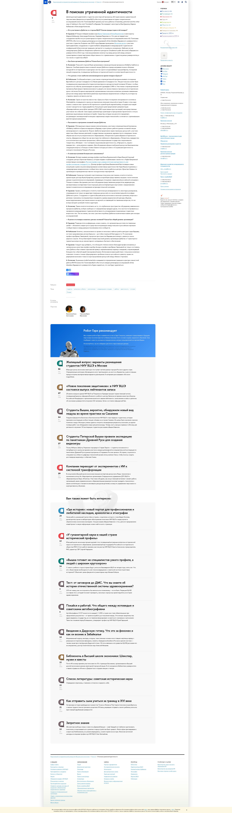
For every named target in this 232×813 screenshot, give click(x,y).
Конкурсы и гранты (109, 779)
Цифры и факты (54, 764)
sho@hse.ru (163, 148)
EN (174, 2)
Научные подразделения (110, 764)
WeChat (165, 76)
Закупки (52, 776)
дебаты (117, 289)
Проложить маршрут (166, 174)
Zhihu (164, 81)
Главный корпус (164, 90)
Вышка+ (79, 774)
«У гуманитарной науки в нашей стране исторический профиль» (91, 536)
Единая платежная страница (57, 800)
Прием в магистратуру (83, 776)
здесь (146, 809)
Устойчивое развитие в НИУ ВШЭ (59, 769)
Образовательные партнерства (85, 788)
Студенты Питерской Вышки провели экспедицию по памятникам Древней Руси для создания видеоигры (99, 439)
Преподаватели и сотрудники (58, 771)
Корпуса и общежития (56, 774)
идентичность (124, 289)
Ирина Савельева (104, 34)
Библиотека (134, 764)
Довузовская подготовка (83, 767)
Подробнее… (87, 351)
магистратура (91, 289)
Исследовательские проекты (112, 767)
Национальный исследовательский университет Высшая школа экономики (70, 756)
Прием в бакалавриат (83, 771)
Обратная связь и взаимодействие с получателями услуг (86, 791)
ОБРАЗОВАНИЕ (82, 762)
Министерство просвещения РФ (166, 769)
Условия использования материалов (170, 189)
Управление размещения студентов (170, 144)
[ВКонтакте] (67, 270)
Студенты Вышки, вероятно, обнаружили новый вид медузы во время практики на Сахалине (100, 411)
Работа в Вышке (54, 802)
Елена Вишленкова (117, 34)
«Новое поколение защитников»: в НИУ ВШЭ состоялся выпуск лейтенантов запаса (96, 387)
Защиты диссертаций (109, 774)
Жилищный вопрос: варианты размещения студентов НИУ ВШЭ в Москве (93, 363)
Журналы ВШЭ (135, 776)
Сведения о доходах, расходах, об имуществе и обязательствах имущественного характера (59, 787)
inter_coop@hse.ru (165, 169)
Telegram (165, 74)
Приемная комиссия (166, 120)
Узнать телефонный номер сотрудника (171, 113)
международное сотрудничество (105, 289)
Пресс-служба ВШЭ (166, 177)
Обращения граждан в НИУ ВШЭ (59, 779)
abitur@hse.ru (164, 130)
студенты (69, 289)
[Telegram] (70, 270)
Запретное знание (77, 723)
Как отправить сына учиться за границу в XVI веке (99, 701)
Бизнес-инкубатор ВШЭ (83, 786)
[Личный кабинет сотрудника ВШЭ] (182, 2)
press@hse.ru (164, 183)
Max (164, 84)
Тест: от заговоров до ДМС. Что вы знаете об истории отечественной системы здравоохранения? (99, 584)
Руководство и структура (57, 767)
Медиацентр (134, 774)
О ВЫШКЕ (53, 762)
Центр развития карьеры (83, 783)
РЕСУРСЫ (134, 762)
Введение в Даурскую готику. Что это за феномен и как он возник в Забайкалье (99, 632)
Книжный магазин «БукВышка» (138, 769)
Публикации (134, 779)
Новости (93, 756)
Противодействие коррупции (58, 783)
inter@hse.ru (163, 158)
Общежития (163, 141)
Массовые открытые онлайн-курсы (167, 771)
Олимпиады (80, 769)
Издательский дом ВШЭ (137, 767)
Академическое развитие (110, 776)
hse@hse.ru (163, 117)
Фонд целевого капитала (57, 781)
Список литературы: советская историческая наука (99, 679)
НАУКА (106, 762)
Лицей (79, 764)
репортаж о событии (80, 289)
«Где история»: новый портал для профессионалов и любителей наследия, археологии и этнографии (100, 511)
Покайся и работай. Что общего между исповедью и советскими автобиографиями (100, 607)
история (132, 289)
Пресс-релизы (164, 186)
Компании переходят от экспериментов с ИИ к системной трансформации (96, 468)
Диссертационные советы (111, 771)
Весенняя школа (120, 43)
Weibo (164, 79)
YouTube (165, 71)
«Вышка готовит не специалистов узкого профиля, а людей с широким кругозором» (99, 561)
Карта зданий (164, 172)
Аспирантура (80, 779)
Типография (134, 771)
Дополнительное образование (85, 781)
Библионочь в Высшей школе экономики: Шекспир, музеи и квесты (99, 657)
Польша (69, 292)
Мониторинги (107, 769)
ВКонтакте (166, 69)
